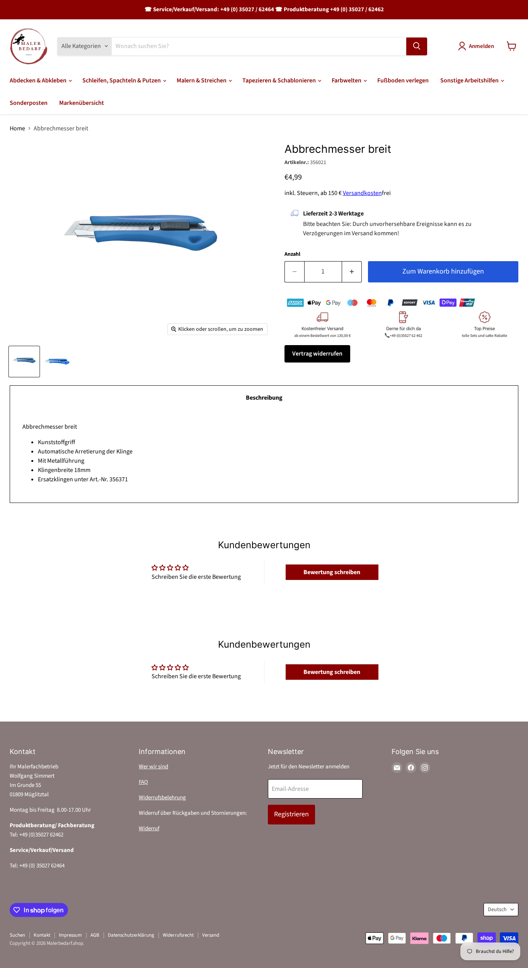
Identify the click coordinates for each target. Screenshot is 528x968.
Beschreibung (264, 397)
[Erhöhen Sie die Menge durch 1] (352, 271)
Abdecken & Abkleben (39, 80)
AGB (94, 935)
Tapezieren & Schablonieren (279, 80)
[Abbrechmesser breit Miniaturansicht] (24, 361)
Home (17, 128)
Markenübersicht (81, 103)
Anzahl (292, 254)
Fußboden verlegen (403, 80)
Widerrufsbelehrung (162, 798)
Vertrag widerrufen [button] (317, 353)
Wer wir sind (153, 767)
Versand (210, 935)
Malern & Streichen (202, 80)
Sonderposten (29, 103)
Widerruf (149, 828)
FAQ (143, 782)
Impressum (70, 935)
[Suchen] (416, 46)
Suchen (17, 935)
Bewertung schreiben (331, 572)
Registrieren (291, 814)
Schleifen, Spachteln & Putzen (122, 80)
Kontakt (42, 935)
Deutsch (497, 909)
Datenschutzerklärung (131, 935)
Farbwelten (347, 80)
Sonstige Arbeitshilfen (470, 80)
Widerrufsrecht (178, 935)
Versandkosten (362, 193)
